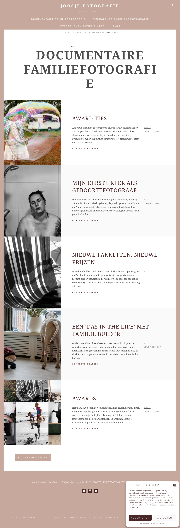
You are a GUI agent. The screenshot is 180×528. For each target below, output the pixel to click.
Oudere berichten (33, 457)
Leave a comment (152, 131)
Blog (116, 26)
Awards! (85, 399)
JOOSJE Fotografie (90, 6)
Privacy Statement (158, 523)
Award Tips (89, 118)
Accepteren (140, 518)
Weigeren (164, 518)
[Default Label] (96, 491)
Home (64, 33)
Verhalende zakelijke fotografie (121, 19)
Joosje (147, 128)
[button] (174, 485)
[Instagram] (90, 491)
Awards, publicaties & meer (82, 26)
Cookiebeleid (144, 523)
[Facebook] (84, 491)
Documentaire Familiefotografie (58, 19)
